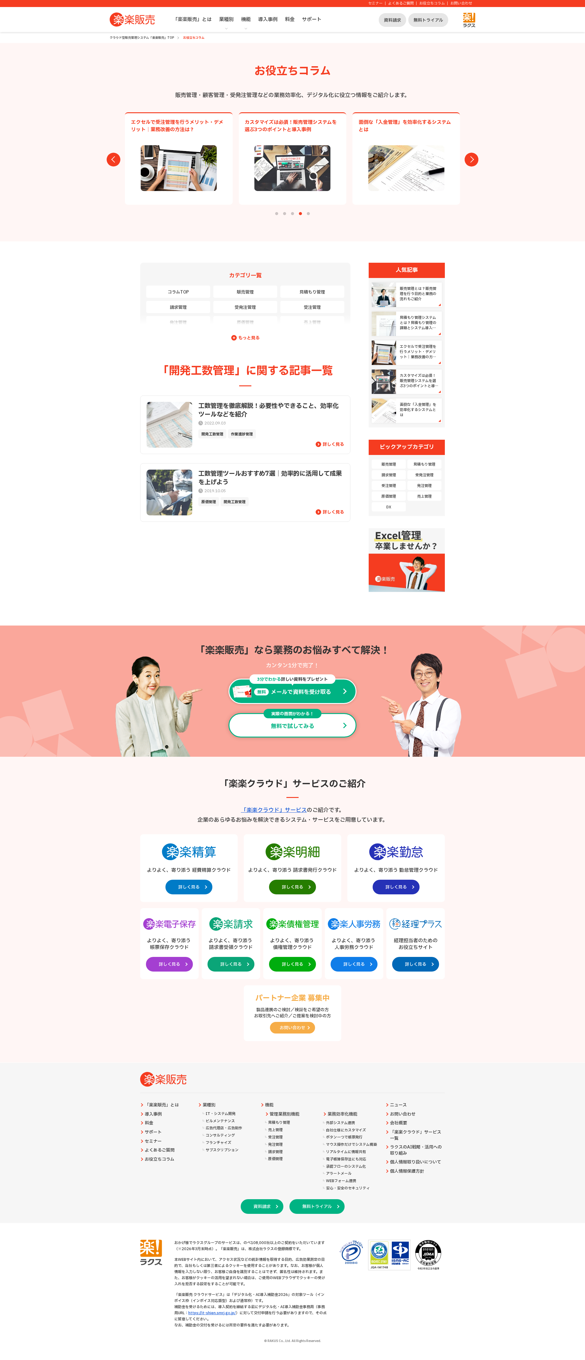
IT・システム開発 (221, 1113)
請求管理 (178, 307)
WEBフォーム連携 (341, 1181)
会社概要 (398, 1123)
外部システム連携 (340, 1123)
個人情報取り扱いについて (415, 1162)
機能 (246, 19)
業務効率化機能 (342, 1114)
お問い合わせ (461, 3)
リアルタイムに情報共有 (346, 1152)
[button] (276, 213)
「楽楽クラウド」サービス (274, 810)
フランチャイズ (218, 1142)
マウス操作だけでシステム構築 (351, 1144)
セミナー (375, 3)
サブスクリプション (222, 1150)
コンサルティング (220, 1135)
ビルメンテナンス (220, 1121)
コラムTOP (178, 292)
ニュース (398, 1105)
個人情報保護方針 (407, 1171)
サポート (311, 19)
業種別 (226, 19)
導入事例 (268, 19)
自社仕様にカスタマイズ (346, 1130)
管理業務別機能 (285, 1114)
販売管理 (245, 292)
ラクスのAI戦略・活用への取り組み (416, 1150)
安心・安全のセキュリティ (348, 1188)
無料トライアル (428, 20)
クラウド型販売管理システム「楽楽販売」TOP (142, 37)
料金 (290, 19)
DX (388, 507)
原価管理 (245, 322)
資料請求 (392, 20)
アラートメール (339, 1173)
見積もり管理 (312, 292)
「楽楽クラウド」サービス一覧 (415, 1135)
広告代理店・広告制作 (224, 1128)
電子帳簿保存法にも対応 (346, 1159)
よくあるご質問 (401, 3)
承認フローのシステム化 (346, 1166)
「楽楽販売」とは (192, 19)
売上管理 (312, 322)
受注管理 (312, 307)
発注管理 (178, 322)
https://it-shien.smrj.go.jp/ (212, 1313)
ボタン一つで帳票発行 (344, 1137)
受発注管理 (245, 307)
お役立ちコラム (432, 3)
